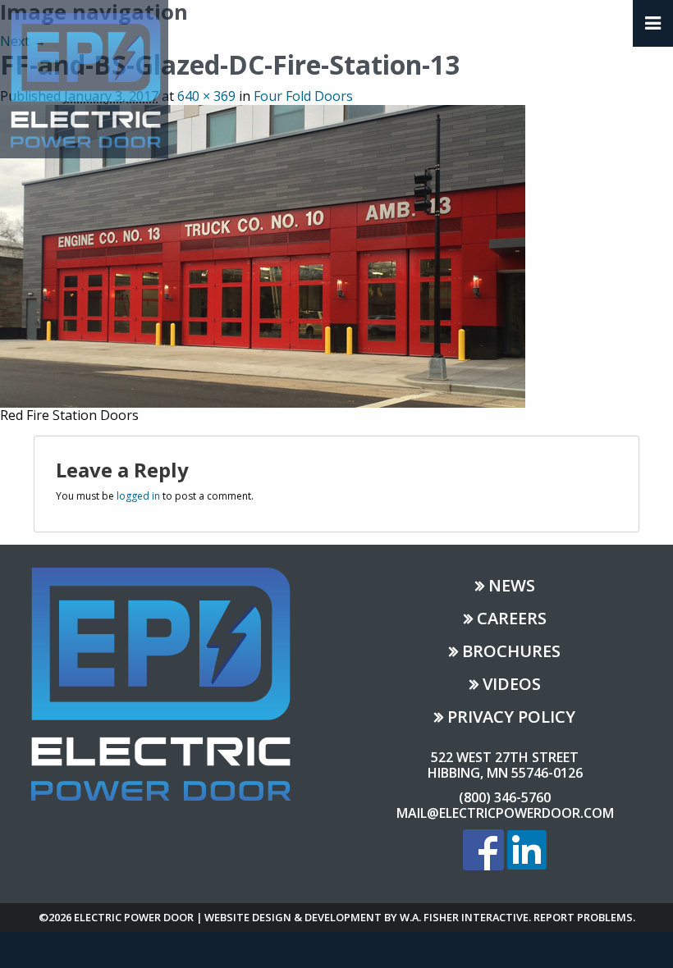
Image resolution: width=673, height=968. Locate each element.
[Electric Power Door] (84, 78)
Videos (512, 685)
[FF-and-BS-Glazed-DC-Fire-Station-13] (262, 254)
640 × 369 (206, 96)
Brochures (511, 652)
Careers (512, 619)
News (511, 587)
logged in (138, 496)
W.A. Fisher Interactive (464, 917)
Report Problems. (584, 917)
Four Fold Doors (303, 96)
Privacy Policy (511, 718)
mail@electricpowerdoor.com (505, 813)
